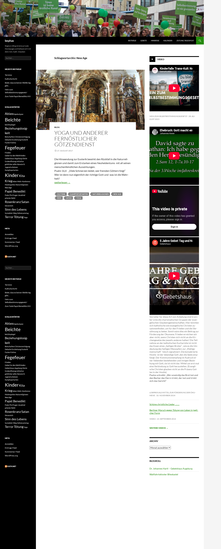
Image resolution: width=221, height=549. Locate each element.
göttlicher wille (11, 164)
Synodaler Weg (11, 213)
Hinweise (155, 40)
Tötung (18, 217)
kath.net (11, 257)
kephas (9, 40)
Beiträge (132, 40)
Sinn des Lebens (16, 209)
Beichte (13, 119)
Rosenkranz (13, 202)
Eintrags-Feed (11, 238)
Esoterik (61, 194)
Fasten (7, 143)
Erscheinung (16, 140)
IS (24, 164)
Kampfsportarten (79, 194)
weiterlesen (62, 182)
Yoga (78, 198)
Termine (8, 75)
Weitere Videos (158, 428)
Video (160, 59)
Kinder (12, 175)
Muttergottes (10, 185)
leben (15, 181)
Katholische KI (11, 79)
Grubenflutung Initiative (14, 161)
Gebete (143, 40)
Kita (22, 176)
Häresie (20, 164)
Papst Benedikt (15, 191)
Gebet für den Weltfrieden (15, 155)
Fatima (13, 143)
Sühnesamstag (23, 213)
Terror (9, 217)
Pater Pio (8, 195)
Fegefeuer (15, 147)
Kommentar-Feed (12, 242)
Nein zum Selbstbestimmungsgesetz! (168, 116)
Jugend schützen (11, 167)
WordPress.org (11, 246)
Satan (69, 198)
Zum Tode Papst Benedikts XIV (18, 96)
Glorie (24, 158)
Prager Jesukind (18, 195)
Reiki (59, 198)
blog (57, 127)
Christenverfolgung (22, 137)
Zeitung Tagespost (185, 40)
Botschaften (9, 137)
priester (8, 198)
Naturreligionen (100, 194)
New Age (117, 194)
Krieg (8, 181)
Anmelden (9, 234)
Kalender (167, 40)
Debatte (8, 140)
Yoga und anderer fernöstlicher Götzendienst (81, 138)
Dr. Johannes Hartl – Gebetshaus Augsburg (170, 468)
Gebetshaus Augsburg (13, 158)
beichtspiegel (10, 125)
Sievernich (9, 206)
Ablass (9, 113)
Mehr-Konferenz (23, 181)
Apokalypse (18, 114)
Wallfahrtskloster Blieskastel (163, 474)
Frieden (8, 153)
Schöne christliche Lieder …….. (164, 404)
